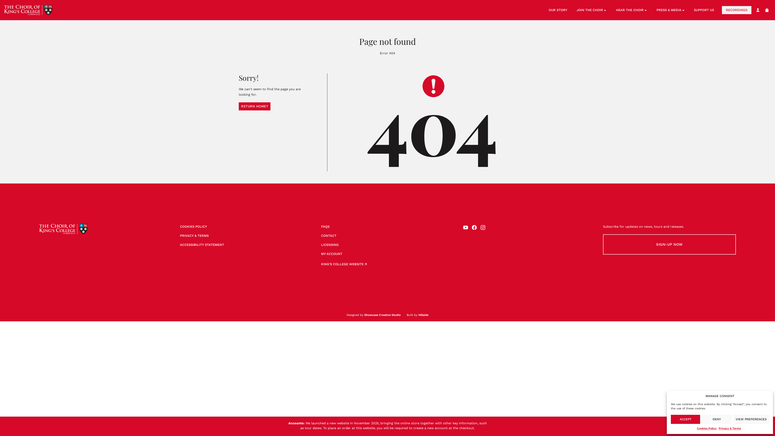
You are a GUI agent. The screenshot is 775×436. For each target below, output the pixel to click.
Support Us (704, 10)
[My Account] (758, 10)
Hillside (423, 315)
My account (331, 254)
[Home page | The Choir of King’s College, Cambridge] (28, 10)
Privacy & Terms (730, 428)
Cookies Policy (707, 428)
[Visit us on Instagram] (483, 227)
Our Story (558, 10)
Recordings (736, 10)
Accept (685, 419)
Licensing (330, 245)
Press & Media (669, 10)
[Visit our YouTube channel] (465, 227)
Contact (328, 236)
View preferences (751, 419)
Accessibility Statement (202, 245)
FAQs (325, 226)
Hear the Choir (630, 10)
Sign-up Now (669, 244)
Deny (717, 419)
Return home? (254, 106)
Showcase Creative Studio (382, 315)
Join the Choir (590, 10)
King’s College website (342, 264)
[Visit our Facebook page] (474, 227)
